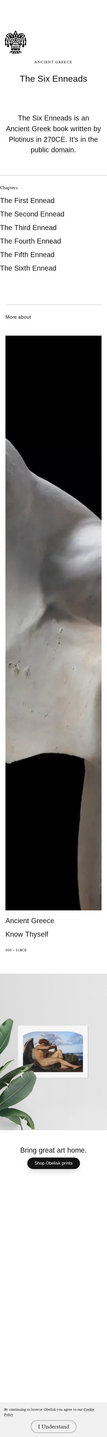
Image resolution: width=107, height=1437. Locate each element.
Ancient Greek (28, 129)
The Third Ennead (28, 227)
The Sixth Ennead (28, 268)
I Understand (53, 1426)
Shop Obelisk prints (54, 1163)
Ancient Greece (53, 62)
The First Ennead (27, 200)
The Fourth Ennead (30, 241)
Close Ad (65, 4)
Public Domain (52, 150)
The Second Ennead (32, 214)
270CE (54, 139)
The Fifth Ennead (27, 255)
